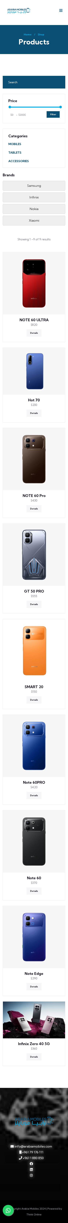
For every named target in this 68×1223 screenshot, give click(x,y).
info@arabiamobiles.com (33, 1146)
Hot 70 (34, 400)
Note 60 (34, 878)
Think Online (34, 1214)
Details (34, 333)
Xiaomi (34, 220)
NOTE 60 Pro (34, 495)
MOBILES (14, 144)
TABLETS (14, 152)
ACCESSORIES (18, 161)
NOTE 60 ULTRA (34, 320)
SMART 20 (34, 687)
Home (28, 34)
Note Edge (34, 973)
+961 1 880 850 (33, 1158)
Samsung (34, 186)
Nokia (34, 209)
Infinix (34, 197)
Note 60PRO (34, 782)
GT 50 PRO (34, 591)
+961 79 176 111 (32, 1152)
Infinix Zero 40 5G (34, 1043)
